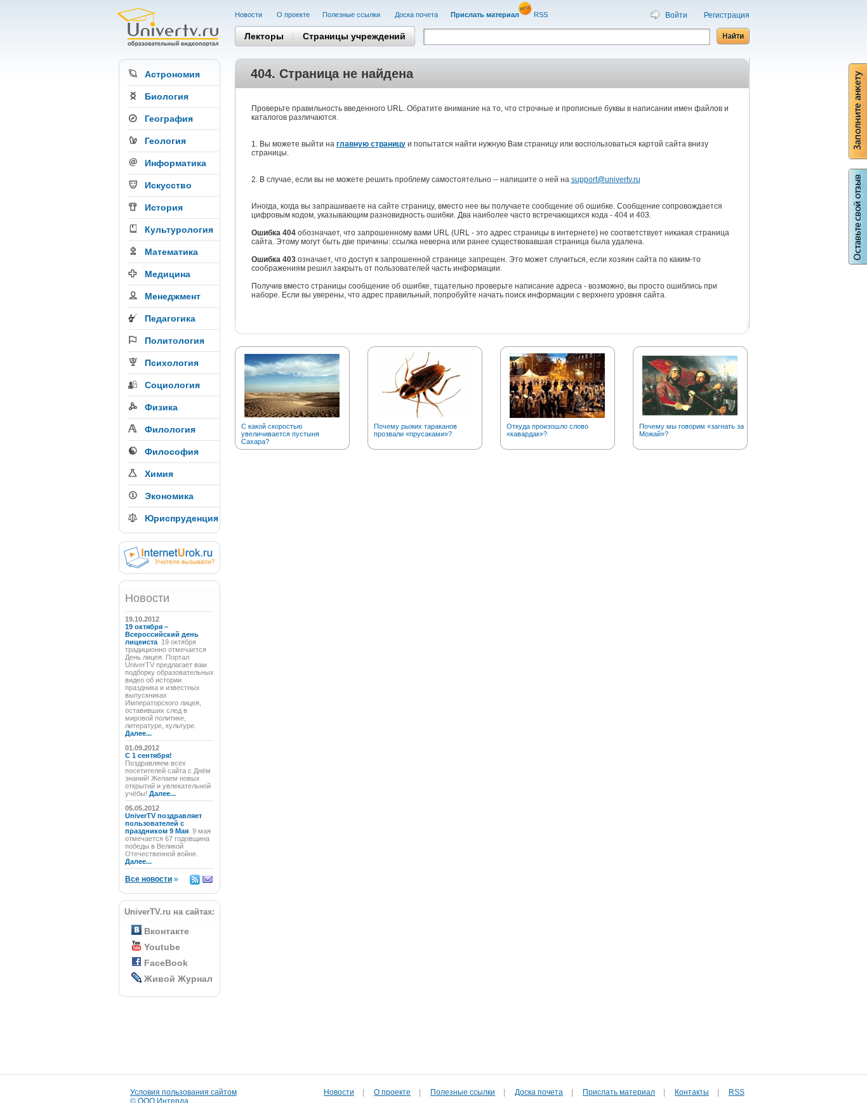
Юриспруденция (181, 518)
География (169, 119)
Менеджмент (173, 296)
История (164, 207)
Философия (172, 452)
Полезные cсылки (352, 14)
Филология (170, 429)
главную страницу (371, 144)
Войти (676, 15)
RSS (542, 14)
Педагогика (170, 318)
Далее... (138, 733)
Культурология (179, 230)
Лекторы (264, 36)
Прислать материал (619, 1092)
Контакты (692, 1092)
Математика (171, 252)
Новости (249, 14)
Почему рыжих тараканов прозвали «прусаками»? (415, 430)
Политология (174, 341)
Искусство (168, 185)
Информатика (175, 163)
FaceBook (166, 963)
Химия (159, 474)
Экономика (169, 496)
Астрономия (172, 74)
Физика (161, 407)
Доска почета (416, 14)
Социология (172, 385)
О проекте (293, 14)
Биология (167, 96)
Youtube (162, 947)
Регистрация (727, 15)
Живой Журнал (178, 979)
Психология (172, 363)
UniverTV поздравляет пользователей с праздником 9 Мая (163, 823)
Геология (165, 141)
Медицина (167, 274)
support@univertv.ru (605, 179)
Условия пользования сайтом (183, 1092)
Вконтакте (166, 931)
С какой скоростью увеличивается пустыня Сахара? (280, 433)
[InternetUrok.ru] (169, 565)
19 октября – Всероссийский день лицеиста (162, 634)
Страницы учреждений (354, 36)
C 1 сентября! (149, 755)
